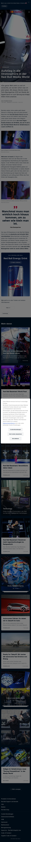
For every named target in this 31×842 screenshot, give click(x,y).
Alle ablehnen (15, 438)
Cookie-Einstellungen (15, 429)
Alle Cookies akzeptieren (15, 434)
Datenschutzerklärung (9, 423)
